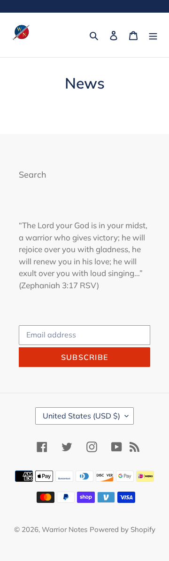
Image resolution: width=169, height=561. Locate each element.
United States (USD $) (81, 415)
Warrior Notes (64, 529)
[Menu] (153, 35)
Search (32, 174)
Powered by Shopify (122, 529)
